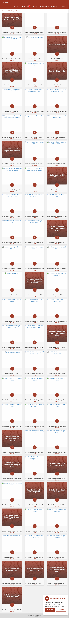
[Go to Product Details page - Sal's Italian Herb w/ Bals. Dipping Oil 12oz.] (12, 202)
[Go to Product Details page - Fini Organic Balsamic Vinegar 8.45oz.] (12, 307)
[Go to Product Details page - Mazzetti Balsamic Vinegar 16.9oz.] (34, 385)
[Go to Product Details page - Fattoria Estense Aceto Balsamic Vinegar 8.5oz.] (34, 97)
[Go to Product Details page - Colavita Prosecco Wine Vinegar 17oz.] (57, 359)
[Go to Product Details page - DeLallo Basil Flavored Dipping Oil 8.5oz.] (34, 438)
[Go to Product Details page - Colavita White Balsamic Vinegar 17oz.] (34, 307)
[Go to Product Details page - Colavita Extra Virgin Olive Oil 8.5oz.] (12, 254)
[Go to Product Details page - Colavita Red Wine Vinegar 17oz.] (57, 385)
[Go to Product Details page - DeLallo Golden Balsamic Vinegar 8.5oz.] (34, 464)
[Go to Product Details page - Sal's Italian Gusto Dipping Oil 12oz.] (12, 228)
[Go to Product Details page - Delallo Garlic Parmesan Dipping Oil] (57, 18)
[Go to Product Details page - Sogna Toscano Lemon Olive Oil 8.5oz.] (34, 123)
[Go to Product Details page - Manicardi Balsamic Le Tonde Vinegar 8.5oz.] (57, 123)
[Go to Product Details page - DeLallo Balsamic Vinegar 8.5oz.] (57, 438)
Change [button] (50, 610)
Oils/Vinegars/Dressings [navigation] (15, 11)
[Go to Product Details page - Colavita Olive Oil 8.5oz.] (12, 359)
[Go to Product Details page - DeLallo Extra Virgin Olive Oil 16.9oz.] (34, 517)
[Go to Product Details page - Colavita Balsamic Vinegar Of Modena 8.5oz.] (34, 412)
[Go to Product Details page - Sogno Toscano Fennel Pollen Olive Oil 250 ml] (12, 44)
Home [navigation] (4, 11)
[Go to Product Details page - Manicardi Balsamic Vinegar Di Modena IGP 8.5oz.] (12, 175)
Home (17, 7)
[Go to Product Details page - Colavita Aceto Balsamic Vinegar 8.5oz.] (57, 307)
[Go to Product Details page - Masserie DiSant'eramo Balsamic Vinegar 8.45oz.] (34, 175)
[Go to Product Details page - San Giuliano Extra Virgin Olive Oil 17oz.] (34, 18)
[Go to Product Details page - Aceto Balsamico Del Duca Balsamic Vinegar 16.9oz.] (34, 333)
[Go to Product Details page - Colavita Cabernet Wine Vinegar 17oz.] (12, 385)
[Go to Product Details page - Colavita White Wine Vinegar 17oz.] (12, 412)
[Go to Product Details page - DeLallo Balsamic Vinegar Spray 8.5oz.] (57, 543)
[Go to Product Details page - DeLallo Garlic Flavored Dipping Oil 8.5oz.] (12, 490)
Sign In (63, 7)
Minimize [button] (61, 610)
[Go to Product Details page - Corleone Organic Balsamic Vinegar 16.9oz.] (34, 202)
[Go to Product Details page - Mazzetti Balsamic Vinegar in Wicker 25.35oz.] (57, 149)
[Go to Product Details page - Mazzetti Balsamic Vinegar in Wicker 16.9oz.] (34, 228)
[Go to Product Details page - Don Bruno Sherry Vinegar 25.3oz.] (34, 254)
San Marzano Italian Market (6, 2)
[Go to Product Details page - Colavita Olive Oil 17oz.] (12, 280)
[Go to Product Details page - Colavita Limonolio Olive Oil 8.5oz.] (57, 254)
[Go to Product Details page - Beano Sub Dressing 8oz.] (34, 44)
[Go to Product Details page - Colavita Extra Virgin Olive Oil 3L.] (34, 71)
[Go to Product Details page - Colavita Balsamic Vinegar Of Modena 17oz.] (34, 359)
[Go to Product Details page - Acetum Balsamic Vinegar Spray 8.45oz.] (12, 333)
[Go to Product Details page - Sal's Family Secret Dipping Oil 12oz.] (57, 202)
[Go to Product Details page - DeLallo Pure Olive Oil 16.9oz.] (12, 543)
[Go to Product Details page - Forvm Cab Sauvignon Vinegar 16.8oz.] (34, 149)
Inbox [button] (36, 7)
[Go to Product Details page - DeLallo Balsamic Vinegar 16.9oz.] (57, 412)
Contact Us (45, 7)
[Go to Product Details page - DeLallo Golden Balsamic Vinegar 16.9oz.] (34, 543)
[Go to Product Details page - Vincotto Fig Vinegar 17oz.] (12, 97)
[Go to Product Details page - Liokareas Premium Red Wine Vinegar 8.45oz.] (57, 280)
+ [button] (12, 27)
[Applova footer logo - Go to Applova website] (38, 616)
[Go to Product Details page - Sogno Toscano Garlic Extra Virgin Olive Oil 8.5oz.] (57, 97)
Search (55, 7)
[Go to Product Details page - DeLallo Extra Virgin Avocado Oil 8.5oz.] (57, 517)
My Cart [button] (26, 6)
